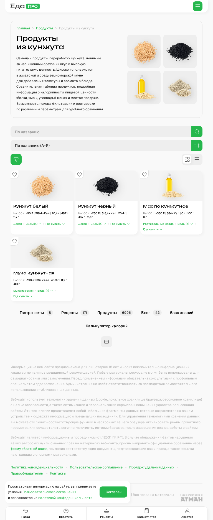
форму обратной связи (29, 449)
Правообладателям (27, 473)
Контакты (58, 473)
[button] (34, 224)
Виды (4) (31, 224)
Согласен (113, 492)
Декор (17, 224)
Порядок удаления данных (151, 467)
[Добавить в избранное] (15, 174)
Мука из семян (23, 290)
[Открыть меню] (197, 6)
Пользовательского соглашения (49, 492)
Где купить (53, 224)
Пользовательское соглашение (96, 467)
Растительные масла (158, 224)
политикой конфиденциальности (65, 498)
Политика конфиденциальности (37, 467)
